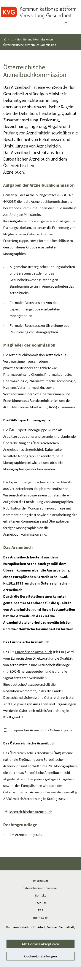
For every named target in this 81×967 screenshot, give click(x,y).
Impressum (40, 881)
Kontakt (40, 895)
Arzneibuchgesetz (28, 834)
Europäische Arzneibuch (33, 651)
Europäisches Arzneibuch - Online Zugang (40, 730)
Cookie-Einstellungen (40, 956)
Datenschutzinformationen (40, 888)
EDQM (14, 671)
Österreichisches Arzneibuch (30, 811)
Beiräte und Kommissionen (35, 39)
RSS (40, 910)
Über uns (40, 903)
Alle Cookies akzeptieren (40, 944)
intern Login (40, 918)
